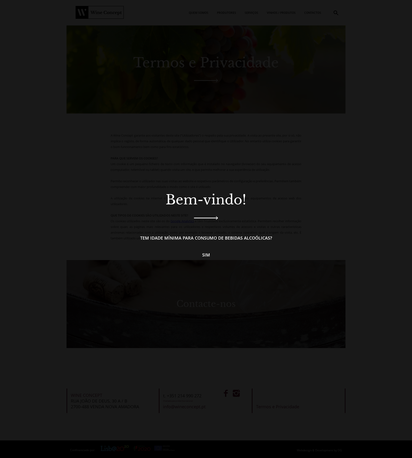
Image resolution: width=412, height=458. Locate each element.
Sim (206, 255)
